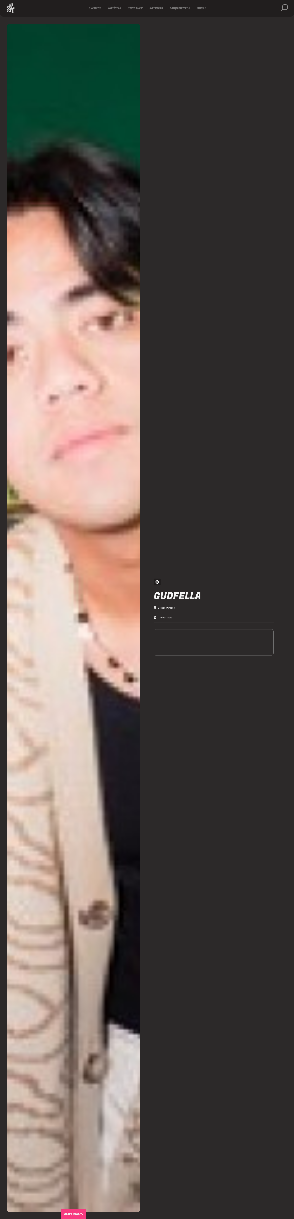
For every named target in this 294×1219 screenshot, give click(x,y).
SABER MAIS (71, 1214)
